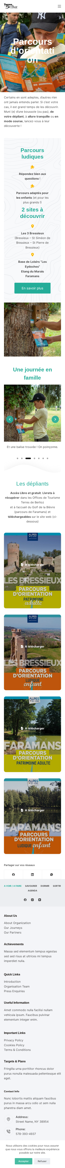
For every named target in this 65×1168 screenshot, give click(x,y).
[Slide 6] (43, 458)
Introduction (12, 981)
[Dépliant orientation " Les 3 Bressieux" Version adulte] (32, 570)
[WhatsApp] (51, 874)
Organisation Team (17, 986)
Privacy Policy (13, 1040)
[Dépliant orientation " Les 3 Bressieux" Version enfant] (32, 652)
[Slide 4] (34, 458)
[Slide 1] (17, 458)
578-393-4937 (26, 1134)
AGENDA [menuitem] (32, 890)
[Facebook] (13, 874)
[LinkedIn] (32, 874)
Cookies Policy (14, 1045)
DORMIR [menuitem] (45, 886)
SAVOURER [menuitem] (31, 886)
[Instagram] (32, 899)
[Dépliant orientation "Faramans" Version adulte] (32, 734)
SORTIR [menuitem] (57, 886)
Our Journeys (13, 928)
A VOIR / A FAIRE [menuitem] (12, 886)
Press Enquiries (14, 991)
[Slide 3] (28, 458)
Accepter (23, 1161)
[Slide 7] (47, 458)
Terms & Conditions (17, 1050)
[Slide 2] (22, 458)
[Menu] (59, 6)
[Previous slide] (9, 419)
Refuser (42, 1161)
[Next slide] (55, 419)
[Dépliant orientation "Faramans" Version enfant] (32, 816)
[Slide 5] (39, 458)
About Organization (17, 923)
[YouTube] (39, 899)
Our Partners (12, 932)
